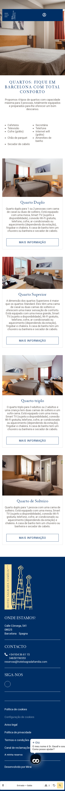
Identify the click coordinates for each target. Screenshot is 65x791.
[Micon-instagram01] (8, 684)
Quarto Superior (32, 294)
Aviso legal (11, 724)
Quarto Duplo (32, 202)
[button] (60, 785)
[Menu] (7, 15)
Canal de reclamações (18, 747)
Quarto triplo (32, 400)
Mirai (29, 766)
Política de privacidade (18, 732)
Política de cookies (16, 709)
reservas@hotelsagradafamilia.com (26, 661)
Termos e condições (17, 740)
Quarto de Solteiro (32, 501)
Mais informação (32, 242)
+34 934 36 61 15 (19, 654)
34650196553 (17, 658)
